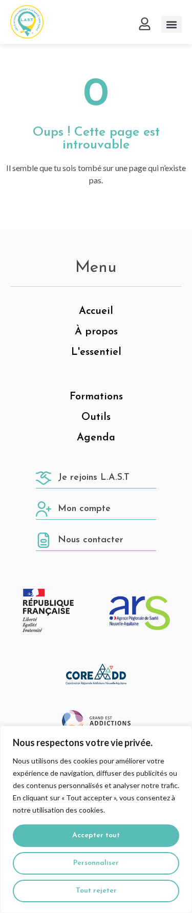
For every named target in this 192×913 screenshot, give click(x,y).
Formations (96, 397)
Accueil (96, 311)
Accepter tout (96, 835)
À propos (96, 332)
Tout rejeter (96, 891)
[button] (171, 24)
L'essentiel (96, 352)
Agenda (96, 438)
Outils (96, 417)
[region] (96, 819)
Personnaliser (96, 863)
